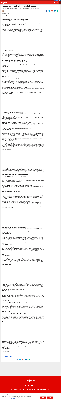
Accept (43, 397)
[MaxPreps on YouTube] (32, 385)
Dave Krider (8, 10)
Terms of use (31, 389)
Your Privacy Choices (43, 389)
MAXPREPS (3, 0)
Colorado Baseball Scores (7, 354)
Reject (50, 397)
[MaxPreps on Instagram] (60, 0)
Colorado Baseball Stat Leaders (17, 354)
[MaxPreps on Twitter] (57, 0)
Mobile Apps (16, 389)
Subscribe (20, 389)
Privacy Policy (25, 389)
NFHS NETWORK (11, 0)
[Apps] (54, 2)
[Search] (57, 2)
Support (49, 389)
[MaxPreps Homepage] (30, 381)
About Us (12, 389)
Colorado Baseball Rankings (7, 356)
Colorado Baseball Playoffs (28, 354)
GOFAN (7, 0)
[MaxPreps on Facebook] (55, 0)
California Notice (36, 389)
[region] (30, 397)
